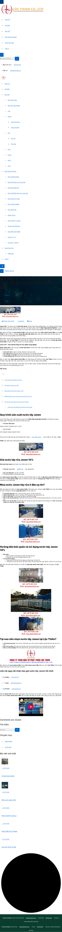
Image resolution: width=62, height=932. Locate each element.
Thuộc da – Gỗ (12, 237)
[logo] (22, 9)
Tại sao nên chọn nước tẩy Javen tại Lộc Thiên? (17, 401)
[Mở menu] (2, 2)
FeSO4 (9, 155)
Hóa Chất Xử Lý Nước (14, 198)
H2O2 (9, 160)
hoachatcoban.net (16, 688)
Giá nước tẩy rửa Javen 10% (12, 385)
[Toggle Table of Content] (3, 374)
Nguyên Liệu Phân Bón (14, 226)
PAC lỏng (13, 144)
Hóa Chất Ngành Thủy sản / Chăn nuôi (18, 193)
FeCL (9, 149)
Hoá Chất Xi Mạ (12, 209)
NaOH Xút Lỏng (15, 122)
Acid (9, 111)
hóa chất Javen (36, 437)
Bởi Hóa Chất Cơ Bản (8, 321)
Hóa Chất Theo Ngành (11, 37)
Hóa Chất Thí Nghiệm (13, 204)
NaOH (9, 116)
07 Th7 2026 (6, 839)
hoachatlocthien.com (31, 918)
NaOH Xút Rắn (15, 127)
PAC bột (13, 138)
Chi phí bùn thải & (8, 776)
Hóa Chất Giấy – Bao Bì (14, 220)
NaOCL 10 (20, 469)
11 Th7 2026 (6, 823)
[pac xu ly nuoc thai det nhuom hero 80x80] (5, 785)
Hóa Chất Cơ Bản (12, 100)
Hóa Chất (7, 31)
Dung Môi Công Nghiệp (14, 231)
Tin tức (6, 301)
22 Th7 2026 (6, 768)
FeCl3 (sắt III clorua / (9, 816)
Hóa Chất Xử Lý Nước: (10, 831)
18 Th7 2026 (6, 808)
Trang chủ (7, 19)
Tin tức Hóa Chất (9, 43)
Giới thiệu (7, 25)
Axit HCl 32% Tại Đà (9, 847)
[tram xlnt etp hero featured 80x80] (5, 761)
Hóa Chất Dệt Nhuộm (13, 177)
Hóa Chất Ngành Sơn (13, 188)
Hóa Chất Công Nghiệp (14, 105)
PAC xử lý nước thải (9, 800)
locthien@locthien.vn (15, 70)
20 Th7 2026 (6, 792)
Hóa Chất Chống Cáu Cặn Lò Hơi (16, 182)
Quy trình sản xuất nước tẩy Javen (13, 380)
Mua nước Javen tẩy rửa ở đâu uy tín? (14, 391)
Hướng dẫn (11, 253)
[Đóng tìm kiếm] (2, 55)
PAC (9, 133)
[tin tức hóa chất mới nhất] (3, 78)
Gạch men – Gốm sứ (13, 242)
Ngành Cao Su (11, 215)
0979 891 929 (17, 64)
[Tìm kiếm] (17, 59)
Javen (9, 166)
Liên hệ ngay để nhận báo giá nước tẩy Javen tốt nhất (20, 407)
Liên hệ (7, 48)
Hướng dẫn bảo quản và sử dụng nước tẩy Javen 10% (18, 396)
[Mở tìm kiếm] (2, 271)
